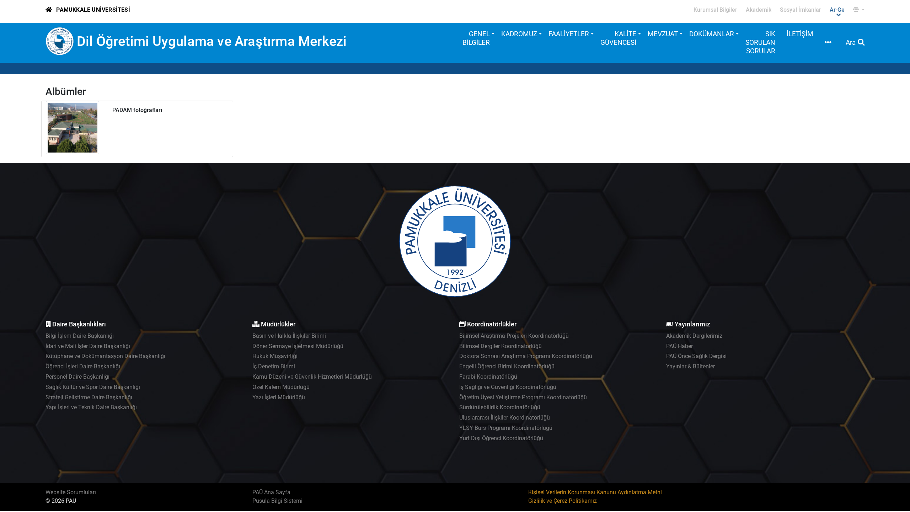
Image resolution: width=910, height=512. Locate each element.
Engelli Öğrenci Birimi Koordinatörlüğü (507, 366)
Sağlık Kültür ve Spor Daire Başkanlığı (93, 387)
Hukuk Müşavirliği (275, 356)
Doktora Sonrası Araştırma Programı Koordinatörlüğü (525, 356)
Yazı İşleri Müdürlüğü (278, 397)
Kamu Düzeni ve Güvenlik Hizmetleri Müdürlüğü (312, 376)
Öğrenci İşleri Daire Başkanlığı (83, 366)
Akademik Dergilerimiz (694, 335)
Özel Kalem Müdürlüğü (281, 387)
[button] (858, 10)
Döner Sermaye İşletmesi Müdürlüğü (297, 346)
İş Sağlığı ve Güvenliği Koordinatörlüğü (507, 387)
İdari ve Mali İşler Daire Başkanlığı (88, 346)
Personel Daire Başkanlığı (77, 376)
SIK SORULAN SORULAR (760, 42)
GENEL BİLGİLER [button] (476, 38)
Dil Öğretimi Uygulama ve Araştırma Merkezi (212, 41)
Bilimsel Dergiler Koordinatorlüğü (500, 346)
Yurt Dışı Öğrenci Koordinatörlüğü (501, 438)
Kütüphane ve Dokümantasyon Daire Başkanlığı (105, 356)
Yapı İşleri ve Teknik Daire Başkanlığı (91, 407)
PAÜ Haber (679, 346)
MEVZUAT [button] (663, 34)
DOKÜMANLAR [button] (711, 34)
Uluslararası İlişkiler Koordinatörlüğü (504, 417)
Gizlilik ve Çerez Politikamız (562, 500)
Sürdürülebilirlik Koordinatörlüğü (499, 407)
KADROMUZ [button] (519, 34)
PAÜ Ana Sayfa (271, 492)
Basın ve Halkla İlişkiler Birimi (289, 335)
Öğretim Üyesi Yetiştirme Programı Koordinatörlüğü (523, 397)
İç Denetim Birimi (273, 366)
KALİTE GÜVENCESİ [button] (618, 38)
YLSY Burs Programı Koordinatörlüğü (505, 428)
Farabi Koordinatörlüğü (488, 376)
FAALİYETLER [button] (568, 34)
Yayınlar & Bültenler (690, 366)
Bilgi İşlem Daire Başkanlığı (80, 335)
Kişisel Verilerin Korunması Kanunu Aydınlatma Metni (595, 492)
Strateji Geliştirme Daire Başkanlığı (89, 397)
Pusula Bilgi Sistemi (277, 500)
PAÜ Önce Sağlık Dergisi (696, 356)
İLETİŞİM (800, 34)
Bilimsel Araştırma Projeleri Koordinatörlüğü (514, 335)
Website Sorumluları (71, 492)
